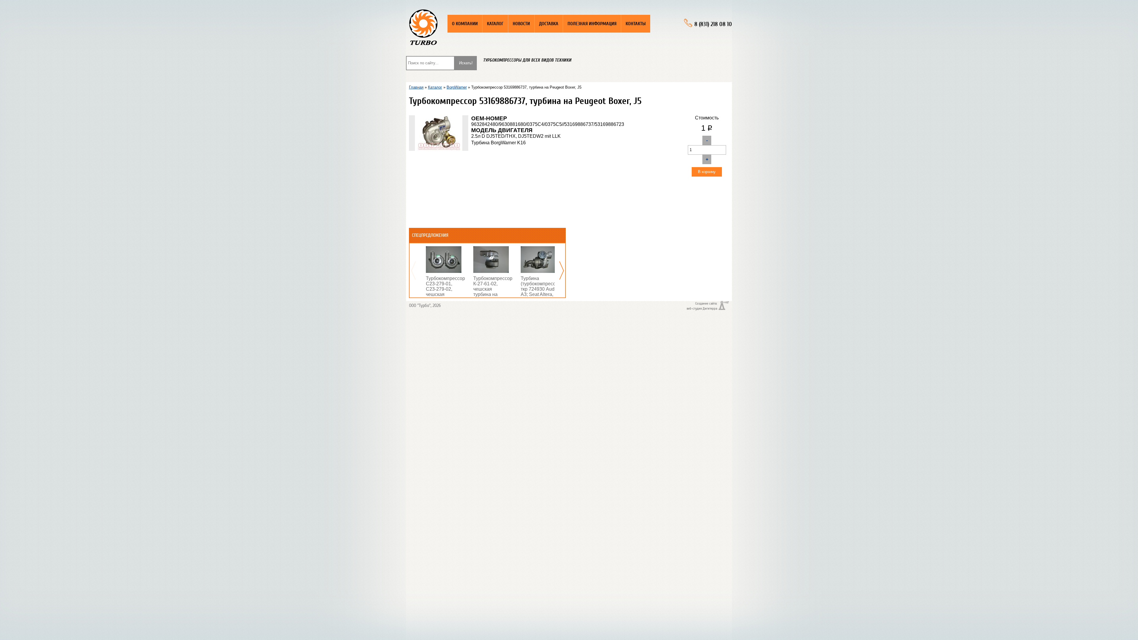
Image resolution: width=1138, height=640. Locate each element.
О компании (465, 23)
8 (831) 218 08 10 (713, 24)
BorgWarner (457, 87)
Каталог (495, 23)
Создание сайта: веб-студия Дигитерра (702, 305)
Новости (521, 23)
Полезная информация (592, 23)
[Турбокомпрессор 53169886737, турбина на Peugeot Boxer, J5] (438, 117)
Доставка (548, 23)
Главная (416, 87)
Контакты (636, 23)
